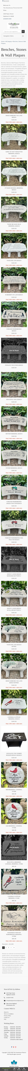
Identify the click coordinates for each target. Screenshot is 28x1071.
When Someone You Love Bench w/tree (14, 681)
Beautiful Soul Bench (14, 399)
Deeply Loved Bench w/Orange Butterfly (14, 575)
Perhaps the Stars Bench (14, 365)
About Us (6, 1012)
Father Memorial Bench (14, 468)
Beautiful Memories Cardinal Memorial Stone (14, 863)
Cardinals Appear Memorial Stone (14, 897)
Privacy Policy (7, 1015)
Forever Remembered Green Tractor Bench (14, 502)
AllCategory (9, 41)
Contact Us (6, 1017)
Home (2, 41)
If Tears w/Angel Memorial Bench (14, 188)
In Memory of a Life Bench (14, 294)
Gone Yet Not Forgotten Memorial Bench (14, 152)
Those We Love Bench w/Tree (14, 645)
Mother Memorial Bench (14, 433)
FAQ (5, 1019)
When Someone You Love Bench (14, 116)
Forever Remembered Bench (14, 330)
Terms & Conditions (9, 1014)
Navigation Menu (8, 36)
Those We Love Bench (14, 260)
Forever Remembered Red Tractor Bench (14, 538)
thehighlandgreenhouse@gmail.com (15, 1000)
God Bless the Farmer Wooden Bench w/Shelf (14, 754)
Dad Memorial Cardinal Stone (14, 826)
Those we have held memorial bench (14, 225)
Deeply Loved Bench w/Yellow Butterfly (14, 609)
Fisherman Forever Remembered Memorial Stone (14, 934)
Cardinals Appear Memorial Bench (14, 718)
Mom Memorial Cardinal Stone (14, 790)
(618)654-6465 (7, 18)
